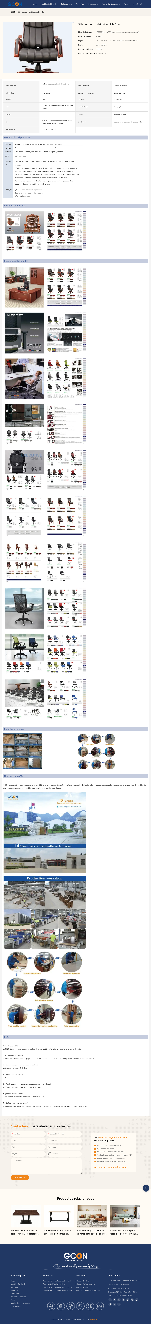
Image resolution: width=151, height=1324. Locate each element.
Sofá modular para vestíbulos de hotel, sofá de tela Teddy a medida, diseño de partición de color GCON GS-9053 (92, 1232)
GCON (13, 12)
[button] (133, 4)
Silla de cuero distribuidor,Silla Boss (31, 12)
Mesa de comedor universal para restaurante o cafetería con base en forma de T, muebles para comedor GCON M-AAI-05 (25, 1232)
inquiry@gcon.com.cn (131, 1280)
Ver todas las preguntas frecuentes (110, 1167)
